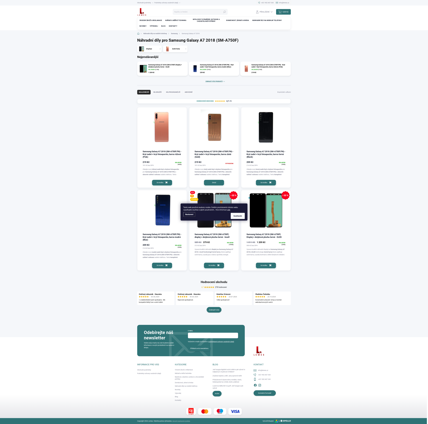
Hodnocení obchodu (214, 282)
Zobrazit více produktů (214, 81)
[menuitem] (150, 20)
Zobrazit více (214, 310)
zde (228, 210)
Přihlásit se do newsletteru (199, 348)
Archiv (217, 393)
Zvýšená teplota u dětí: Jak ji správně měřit (227, 376)
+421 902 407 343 (264, 375)
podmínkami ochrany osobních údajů (221, 342)
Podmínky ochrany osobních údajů (166, 3)
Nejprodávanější (173, 92)
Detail (214, 182)
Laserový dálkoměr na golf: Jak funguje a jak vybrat (228, 387)
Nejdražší (157, 92)
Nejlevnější (144, 92)
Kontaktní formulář (264, 393)
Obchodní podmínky (144, 3)
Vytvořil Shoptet (268, 421)
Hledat (224, 12)
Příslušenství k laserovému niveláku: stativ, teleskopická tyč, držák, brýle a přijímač (227, 381)
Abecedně (188, 92)
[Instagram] (259, 384)
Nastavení (189, 214)
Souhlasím (238, 216)
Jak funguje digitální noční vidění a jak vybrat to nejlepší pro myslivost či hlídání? (229, 371)
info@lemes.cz (263, 370)
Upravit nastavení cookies (181, 421)
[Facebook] (255, 384)
